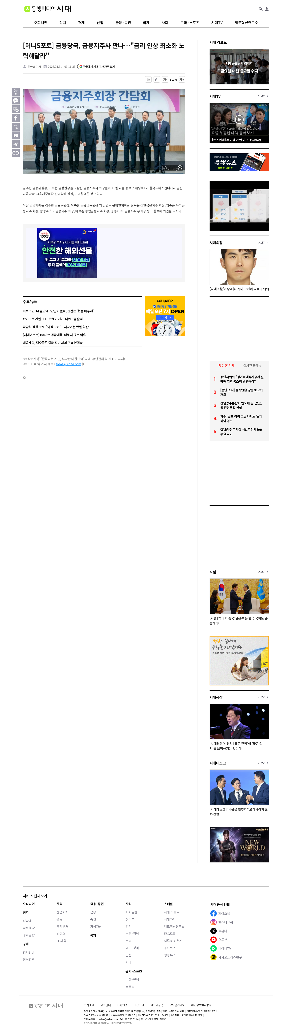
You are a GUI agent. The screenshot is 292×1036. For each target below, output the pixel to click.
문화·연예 (132, 979)
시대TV (217, 22)
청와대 (27, 920)
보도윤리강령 (177, 1005)
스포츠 (130, 986)
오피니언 (40, 22)
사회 (165, 22)
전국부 (130, 919)
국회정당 (29, 927)
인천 (128, 955)
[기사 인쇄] (148, 79)
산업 (100, 22)
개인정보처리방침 (201, 1005)
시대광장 (216, 697)
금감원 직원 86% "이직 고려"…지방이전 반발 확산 (55, 326)
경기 (128, 926)
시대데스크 (218, 762)
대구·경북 (132, 947)
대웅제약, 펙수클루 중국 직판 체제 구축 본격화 (53, 342)
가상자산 (96, 926)
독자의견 (122, 1005)
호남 (128, 940)
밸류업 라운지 (173, 940)
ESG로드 (170, 933)
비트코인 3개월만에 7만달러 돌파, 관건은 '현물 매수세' (58, 310)
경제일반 (29, 952)
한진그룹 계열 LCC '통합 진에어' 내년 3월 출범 (53, 318)
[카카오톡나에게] (16, 109)
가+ (181, 79)
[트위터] (16, 127)
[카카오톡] (16, 100)
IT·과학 (61, 940)
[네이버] (16, 135)
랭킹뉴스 (170, 955)
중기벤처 (62, 926)
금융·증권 (123, 22)
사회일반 (131, 912)
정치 (62, 22)
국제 (146, 22)
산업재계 (62, 912)
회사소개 (89, 1005)
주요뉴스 (170, 947)
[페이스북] (16, 118)
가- (165, 79)
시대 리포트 (218, 42)
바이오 (60, 933)
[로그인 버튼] (266, 9)
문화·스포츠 (189, 22)
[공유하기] (157, 79)
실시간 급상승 (252, 365)
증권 (93, 919)
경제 (81, 22)
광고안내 (106, 1005)
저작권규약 (156, 1005)
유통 (59, 919)
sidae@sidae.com (68, 363)
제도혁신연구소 (246, 22)
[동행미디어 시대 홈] (47, 9)
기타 (128, 962)
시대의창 (216, 242)
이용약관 (139, 1005)
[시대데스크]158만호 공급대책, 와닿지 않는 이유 (54, 334)
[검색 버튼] (260, 9)
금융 (93, 912)
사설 (213, 571)
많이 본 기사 (226, 365)
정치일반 (29, 935)
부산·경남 (132, 933)
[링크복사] (16, 153)
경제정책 (29, 959)
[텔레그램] (16, 144)
